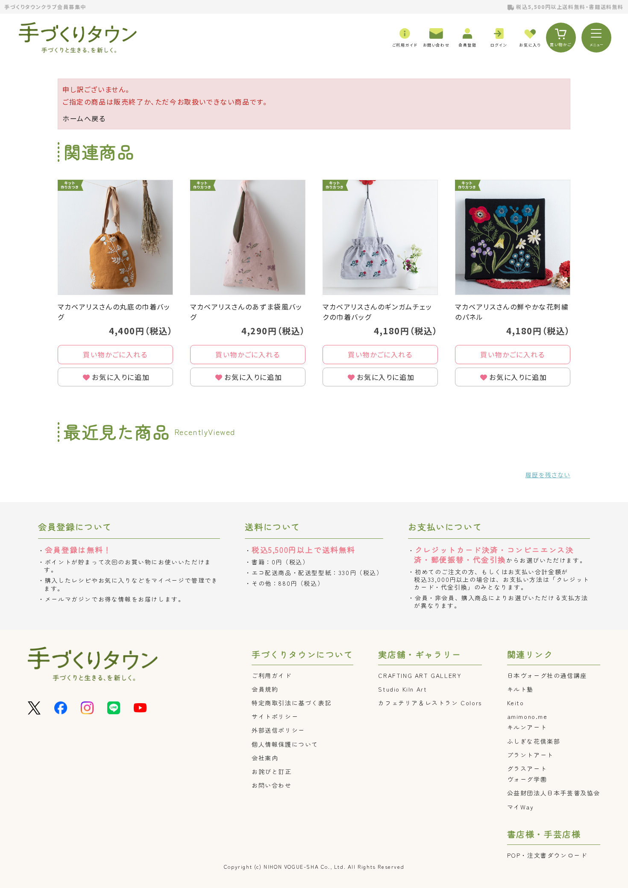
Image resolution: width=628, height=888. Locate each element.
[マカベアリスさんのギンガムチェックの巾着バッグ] (380, 237)
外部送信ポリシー (278, 730)
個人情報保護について (285, 744)
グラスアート (527, 768)
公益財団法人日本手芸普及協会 (553, 793)
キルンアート (527, 727)
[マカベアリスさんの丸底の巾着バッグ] (115, 237)
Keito (515, 702)
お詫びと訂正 (272, 771)
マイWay (520, 807)
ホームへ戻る (84, 118)
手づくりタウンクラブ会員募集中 (45, 6)
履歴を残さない (547, 474)
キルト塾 (520, 689)
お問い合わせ (272, 785)
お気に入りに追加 (121, 377)
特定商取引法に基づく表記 (292, 702)
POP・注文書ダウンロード (547, 855)
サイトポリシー (275, 716)
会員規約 (265, 689)
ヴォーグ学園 (527, 779)
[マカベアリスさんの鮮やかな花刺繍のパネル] (512, 237)
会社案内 (265, 758)
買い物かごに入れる (115, 354)
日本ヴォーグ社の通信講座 (547, 675)
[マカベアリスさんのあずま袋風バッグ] (247, 237)
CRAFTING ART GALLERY (419, 675)
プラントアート (530, 755)
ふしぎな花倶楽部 (534, 741)
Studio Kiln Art (402, 689)
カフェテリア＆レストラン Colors (429, 702)
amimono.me (527, 716)
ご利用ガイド (272, 675)
